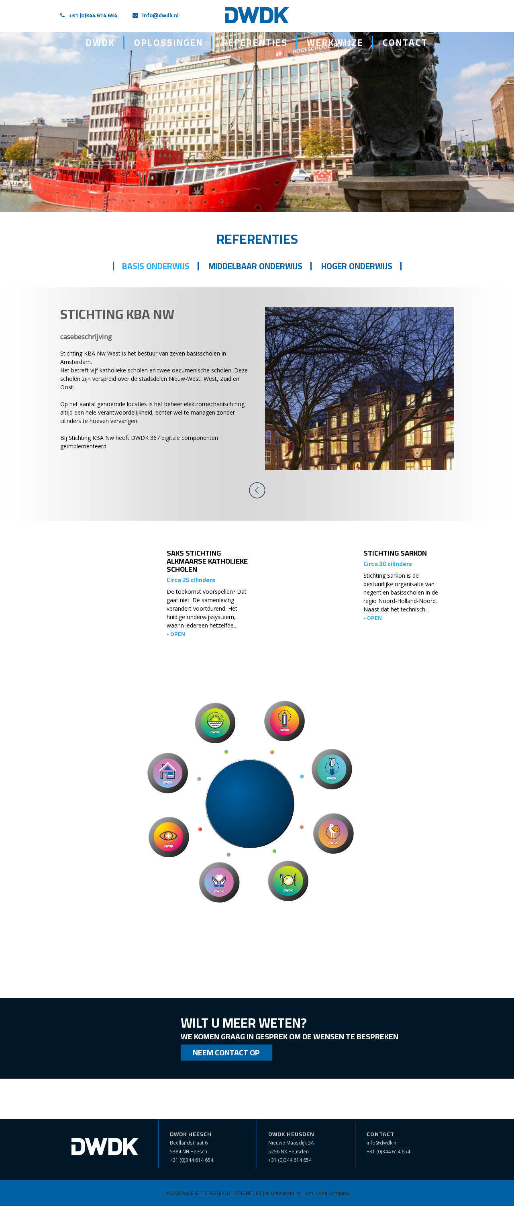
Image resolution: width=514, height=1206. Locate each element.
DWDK (100, 42)
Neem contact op (226, 1052)
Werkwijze (335, 42)
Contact (405, 42)
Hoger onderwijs (356, 266)
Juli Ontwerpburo (282, 1193)
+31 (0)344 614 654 (93, 15)
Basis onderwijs (156, 266)
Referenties (255, 42)
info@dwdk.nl (160, 15)
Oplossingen (168, 42)
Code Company (332, 1193)
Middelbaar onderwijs (255, 266)
